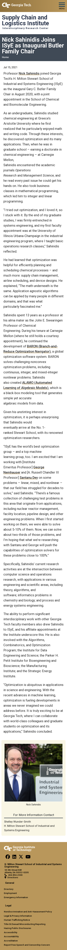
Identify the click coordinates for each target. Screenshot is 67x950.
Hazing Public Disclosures (17, 928)
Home (5, 57)
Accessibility (10, 932)
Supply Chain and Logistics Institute (25, 20)
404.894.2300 (15, 875)
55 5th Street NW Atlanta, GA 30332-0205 (17, 871)
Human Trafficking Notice (17, 920)
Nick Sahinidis (29, 73)
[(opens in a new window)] (8, 857)
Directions (12, 877)
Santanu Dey (29, 478)
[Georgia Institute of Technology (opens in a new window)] (17, 4)
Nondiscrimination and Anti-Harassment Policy (28, 911)
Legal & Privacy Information (18, 915)
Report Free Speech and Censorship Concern (27, 945)
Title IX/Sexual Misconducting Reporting (24, 924)
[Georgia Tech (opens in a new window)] (19, 848)
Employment (10, 893)
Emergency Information (16, 897)
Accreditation (11, 940)
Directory (8, 889)
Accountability (11, 936)
